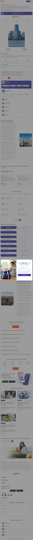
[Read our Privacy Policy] (30, 272)
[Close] (31, 261)
